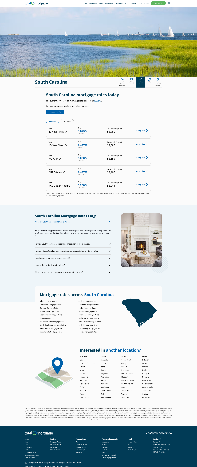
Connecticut (126, 360)
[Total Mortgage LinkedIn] (162, 433)
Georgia (124, 363)
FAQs (26, 450)
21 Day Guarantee (30, 452)
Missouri (124, 377)
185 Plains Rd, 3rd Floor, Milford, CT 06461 (161, 451)
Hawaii (82, 366)
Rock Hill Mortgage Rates (88, 325)
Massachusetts (127, 373)
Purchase (52, 121)
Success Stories (30, 458)
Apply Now (158, 3)
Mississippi (105, 377)
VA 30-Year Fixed (58, 186)
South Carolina (106, 390)
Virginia (145, 394)
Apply (78, 442)
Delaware (145, 360)
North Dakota (147, 383)
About (127, 3)
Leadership (105, 442)
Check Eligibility (81, 444)
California (84, 360)
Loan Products (55, 450)
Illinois (124, 366)
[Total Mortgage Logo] (39, 433)
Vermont (124, 394)
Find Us (134, 3)
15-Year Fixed (56, 145)
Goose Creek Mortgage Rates (51, 314)
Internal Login (132, 450)
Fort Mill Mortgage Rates (87, 311)
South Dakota (126, 390)
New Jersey (146, 380)
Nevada (104, 380)
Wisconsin (125, 397)
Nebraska (83, 380)
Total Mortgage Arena (109, 458)
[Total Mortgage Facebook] (159, 433)
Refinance (93, 3)
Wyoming (146, 397)
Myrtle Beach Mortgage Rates (89, 321)
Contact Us (156, 442)
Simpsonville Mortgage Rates (51, 328)
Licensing (131, 447)
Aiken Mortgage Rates (48, 301)
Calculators (54, 447)
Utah (102, 394)
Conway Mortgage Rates (49, 308)
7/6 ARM (53, 159)
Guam (144, 363)
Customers (119, 3)
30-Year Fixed (56, 132)
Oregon (124, 387)
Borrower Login (81, 447)
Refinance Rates (55, 444)
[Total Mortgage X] (166, 433)
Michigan (145, 373)
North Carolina (127, 383)
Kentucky (125, 370)
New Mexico (84, 383)
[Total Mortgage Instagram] (155, 433)
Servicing (79, 452)
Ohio (82, 387)
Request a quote (55, 112)
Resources (109, 3)
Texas (82, 394)
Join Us (104, 452)
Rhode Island (85, 390)
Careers (104, 450)
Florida (103, 363)
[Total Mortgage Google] (151, 433)
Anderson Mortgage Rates (88, 301)
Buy (86, 3)
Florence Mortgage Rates (49, 311)
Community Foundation (109, 455)
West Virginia (106, 397)
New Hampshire (127, 380)
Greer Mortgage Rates (48, 318)
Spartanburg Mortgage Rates (89, 328)
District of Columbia (88, 363)
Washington (84, 397)
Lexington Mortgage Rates (88, 318)
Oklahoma (105, 387)
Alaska (103, 356)
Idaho (103, 366)
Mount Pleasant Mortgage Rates (52, 321)
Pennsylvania (147, 387)
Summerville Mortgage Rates (51, 332)
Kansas (103, 370)
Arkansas (145, 356)
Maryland (104, 373)
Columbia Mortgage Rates (88, 304)
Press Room (28, 447)
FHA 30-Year (56, 172)
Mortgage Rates (55, 442)
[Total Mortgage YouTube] (170, 433)
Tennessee (146, 390)
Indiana (145, 366)
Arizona (124, 356)
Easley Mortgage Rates (87, 308)
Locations (105, 447)
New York (104, 383)
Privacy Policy (132, 442)
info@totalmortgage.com (161, 444)
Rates (101, 3)
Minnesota (84, 377)
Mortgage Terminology (32, 455)
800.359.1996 (144, 3)
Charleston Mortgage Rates (50, 304)
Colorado (104, 360)
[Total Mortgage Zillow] (147, 433)
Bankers (104, 444)
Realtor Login (80, 450)
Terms (130, 444)
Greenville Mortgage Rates (88, 314)
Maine (82, 373)
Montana (145, 377)
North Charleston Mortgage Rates (53, 325)
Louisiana (146, 370)
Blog (26, 444)
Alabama (83, 356)
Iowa (82, 370)
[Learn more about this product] (66, 132)
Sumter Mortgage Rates (87, 332)
